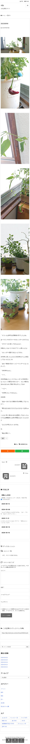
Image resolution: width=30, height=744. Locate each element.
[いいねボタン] (3, 438)
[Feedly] (22, 451)
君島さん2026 (6, 495)
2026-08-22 (4, 667)
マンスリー (14, 717)
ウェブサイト (4, 601)
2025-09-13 (6, 504)
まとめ (4, 717)
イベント (3, 688)
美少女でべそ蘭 (5, 706)
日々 (10, 15)
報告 (2, 696)
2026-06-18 (6, 527)
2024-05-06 (6, 509)
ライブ (24, 717)
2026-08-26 (4, 657)
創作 (2, 692)
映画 (4, 720)
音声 (4, 726)
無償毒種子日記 (23, 444)
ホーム (3, 15)
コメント (3, 570)
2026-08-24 (4, 662)
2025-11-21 (5, 518)
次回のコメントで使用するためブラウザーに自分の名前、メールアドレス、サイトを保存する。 (15, 609)
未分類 (2, 703)
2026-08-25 (4, 660)
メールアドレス (5, 594)
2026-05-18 (6, 532)
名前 (2, 587)
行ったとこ (22, 723)
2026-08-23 (4, 664)
